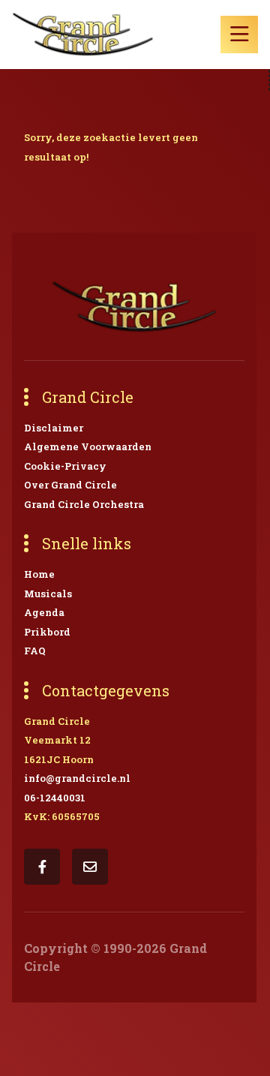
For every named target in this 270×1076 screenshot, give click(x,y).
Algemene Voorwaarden (88, 446)
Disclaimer (53, 427)
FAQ (35, 650)
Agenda (44, 612)
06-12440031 (55, 797)
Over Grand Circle (70, 484)
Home (39, 574)
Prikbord (47, 632)
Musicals (48, 593)
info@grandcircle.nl (77, 778)
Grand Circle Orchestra (84, 504)
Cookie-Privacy (65, 466)
